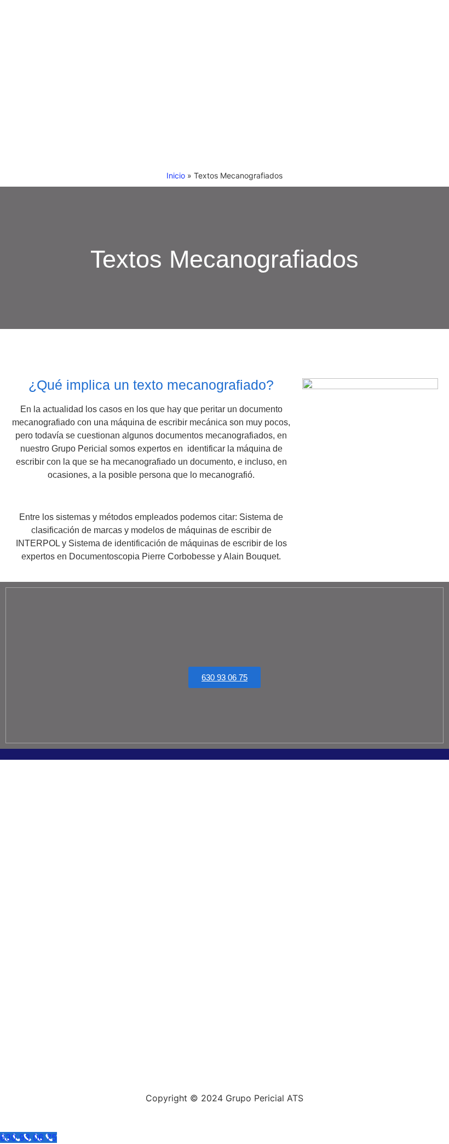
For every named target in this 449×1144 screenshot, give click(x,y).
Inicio (175, 175)
